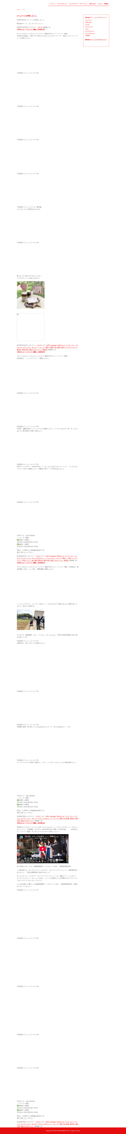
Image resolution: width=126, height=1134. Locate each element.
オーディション (83, 3)
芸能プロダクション (35, 349)
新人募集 (57, 347)
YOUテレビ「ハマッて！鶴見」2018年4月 (31, 823)
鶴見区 (45, 349)
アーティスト (70, 345)
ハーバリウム (50, 558)
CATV (48, 345)
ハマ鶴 (68, 558)
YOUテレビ (61, 345)
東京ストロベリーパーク (69, 347)
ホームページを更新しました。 (27, 15)
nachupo (54, 345)
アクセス (100, 3)
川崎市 (51, 347)
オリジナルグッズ (73, 3)
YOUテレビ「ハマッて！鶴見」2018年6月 (31, 352)
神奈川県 (25, 349)
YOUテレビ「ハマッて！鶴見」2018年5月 (31, 562)
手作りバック (26, 560)
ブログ (40, 27)
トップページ (52, 3)
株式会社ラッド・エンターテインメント (27, 4)
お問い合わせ (92, 3)
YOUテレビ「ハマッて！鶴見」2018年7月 (31, 29)
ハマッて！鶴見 (43, 347)
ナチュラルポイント (62, 3)
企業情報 (106, 3)
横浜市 (19, 349)
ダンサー (35, 347)
